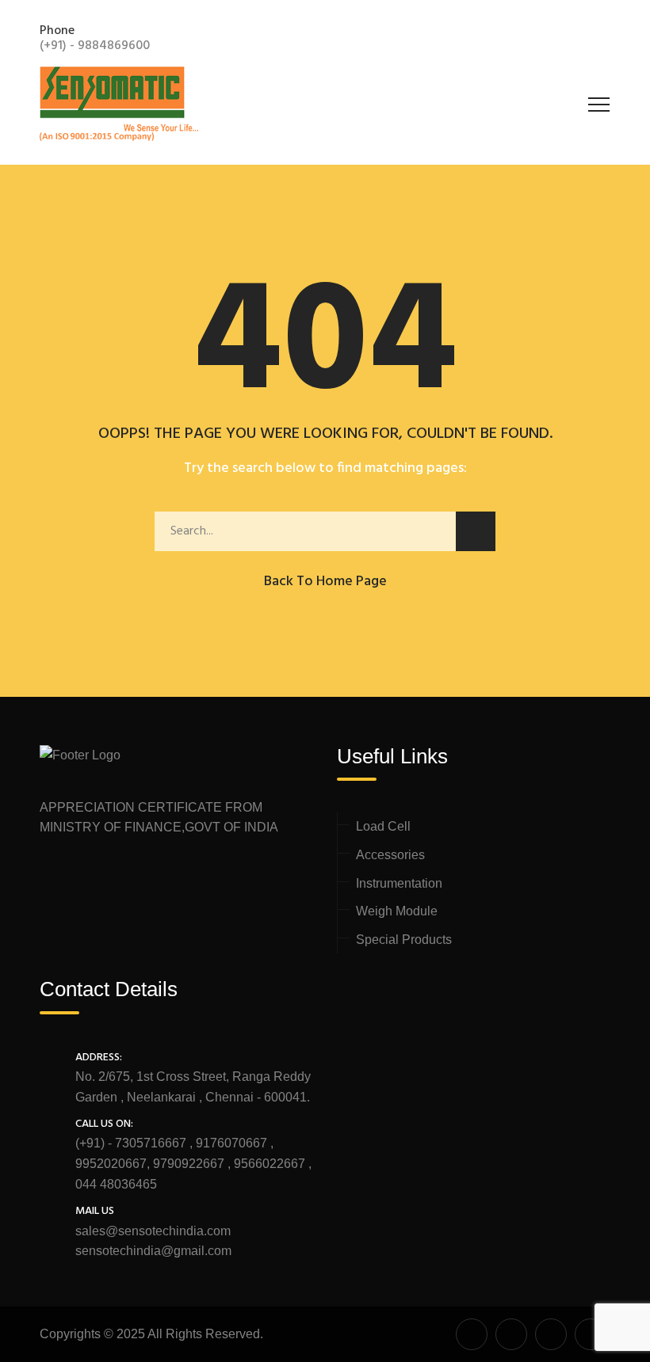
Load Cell (383, 826)
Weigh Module (397, 911)
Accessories (390, 855)
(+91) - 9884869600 (95, 46)
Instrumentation (399, 883)
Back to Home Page (325, 581)
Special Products (404, 939)
